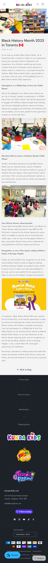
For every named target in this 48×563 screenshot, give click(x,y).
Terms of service (24, 394)
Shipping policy (24, 424)
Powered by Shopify (25, 551)
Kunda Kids (15, 551)
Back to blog (25, 369)
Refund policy (24, 409)
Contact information (25, 558)
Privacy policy (24, 379)
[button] (4, 4)
